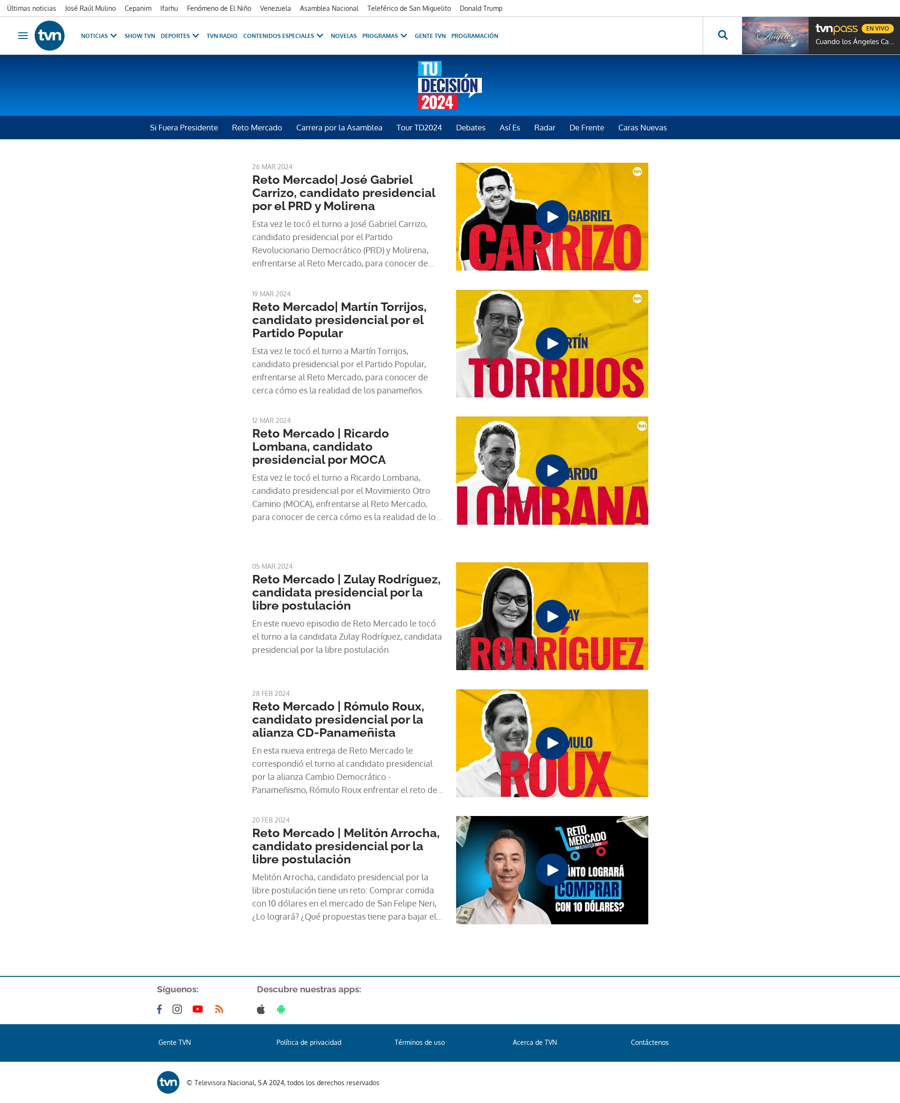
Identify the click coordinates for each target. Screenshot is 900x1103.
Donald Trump (481, 8)
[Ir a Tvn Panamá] (50, 36)
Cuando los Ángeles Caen (855, 42)
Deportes (175, 35)
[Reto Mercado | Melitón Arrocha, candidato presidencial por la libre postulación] (552, 870)
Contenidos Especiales (278, 35)
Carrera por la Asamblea (339, 127)
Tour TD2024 (419, 127)
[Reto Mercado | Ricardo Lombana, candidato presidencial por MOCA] (552, 470)
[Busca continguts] (722, 35)
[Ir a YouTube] (200, 1009)
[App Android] (283, 1009)
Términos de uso (420, 1042)
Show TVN (140, 35)
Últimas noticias (31, 8)
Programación (474, 35)
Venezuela (275, 8)
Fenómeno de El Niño (219, 8)
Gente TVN (430, 35)
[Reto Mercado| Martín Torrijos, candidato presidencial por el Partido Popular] (552, 344)
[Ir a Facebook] (161, 1009)
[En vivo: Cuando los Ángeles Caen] (775, 35)
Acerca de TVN (535, 1042)
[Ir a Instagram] (179, 1009)
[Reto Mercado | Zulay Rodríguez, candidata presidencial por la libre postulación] (552, 616)
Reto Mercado (257, 127)
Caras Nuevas (642, 127)
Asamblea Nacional (329, 8)
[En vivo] (824, 25)
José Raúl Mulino (90, 8)
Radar (544, 127)
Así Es (510, 127)
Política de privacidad (309, 1042)
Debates (471, 127)
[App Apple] (263, 1009)
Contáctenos (650, 1042)
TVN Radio (222, 35)
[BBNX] (168, 1082)
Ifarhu (169, 8)
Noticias (94, 35)
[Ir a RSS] (221, 1009)
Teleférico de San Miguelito (409, 8)
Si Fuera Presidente (184, 127)
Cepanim (138, 8)
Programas (380, 35)
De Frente (587, 127)
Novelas (344, 35)
